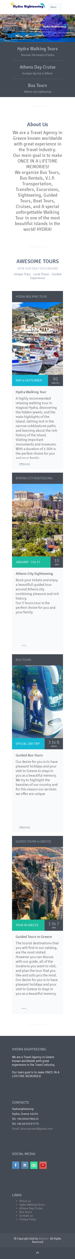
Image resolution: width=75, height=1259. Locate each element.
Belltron (43, 1238)
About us (25, 1201)
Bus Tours (37, 85)
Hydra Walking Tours (37, 49)
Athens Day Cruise (38, 67)
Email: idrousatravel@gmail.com (32, 1129)
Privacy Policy (27, 1219)
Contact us (26, 1216)
